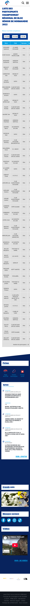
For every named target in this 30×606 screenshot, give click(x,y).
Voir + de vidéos (21, 560)
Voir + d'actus (21, 456)
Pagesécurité (5, 375)
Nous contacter (23, 602)
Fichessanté (22, 375)
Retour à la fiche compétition (11, 31)
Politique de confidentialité (10, 602)
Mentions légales (15, 600)
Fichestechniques (14, 375)
